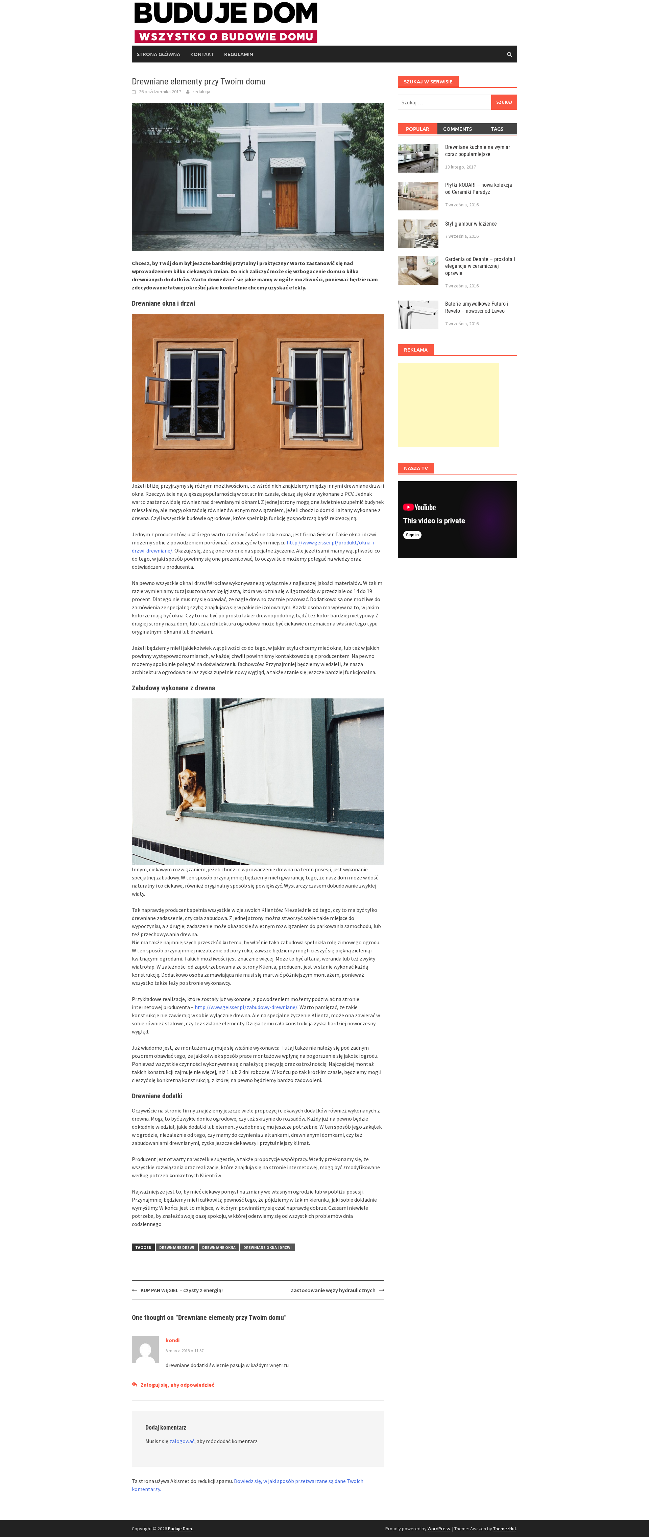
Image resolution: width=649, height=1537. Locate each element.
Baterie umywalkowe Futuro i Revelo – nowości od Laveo (476, 307)
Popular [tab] (417, 128)
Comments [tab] (457, 128)
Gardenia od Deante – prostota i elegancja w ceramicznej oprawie (480, 266)
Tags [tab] (497, 128)
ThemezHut (504, 1529)
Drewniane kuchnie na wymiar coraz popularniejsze (477, 150)
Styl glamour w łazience (471, 224)
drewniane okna (219, 1247)
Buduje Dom (180, 1529)
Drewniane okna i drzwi (267, 1247)
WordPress (439, 1529)
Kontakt (202, 54)
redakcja (201, 91)
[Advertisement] (448, 405)
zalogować (181, 1441)
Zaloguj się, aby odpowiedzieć (177, 1384)
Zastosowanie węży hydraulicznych (333, 1290)
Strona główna (158, 54)
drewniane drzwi (176, 1247)
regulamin (238, 54)
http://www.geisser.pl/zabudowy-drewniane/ (246, 1007)
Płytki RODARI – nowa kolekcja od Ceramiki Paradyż (478, 188)
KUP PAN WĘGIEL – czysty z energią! (182, 1290)
